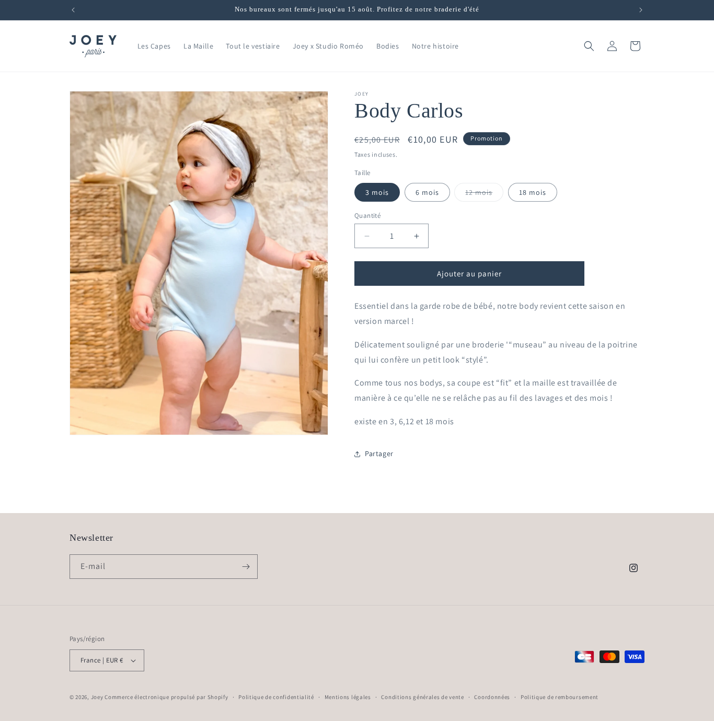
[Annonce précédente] (73, 10)
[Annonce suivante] (640, 10)
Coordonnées (492, 697)
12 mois (484, 194)
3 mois (377, 192)
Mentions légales (348, 697)
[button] (589, 45)
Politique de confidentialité (276, 697)
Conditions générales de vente (422, 697)
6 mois (427, 192)
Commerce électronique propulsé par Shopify (166, 697)
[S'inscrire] (245, 566)
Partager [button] (379, 453)
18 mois (532, 192)
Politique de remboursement (559, 697)
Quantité (367, 215)
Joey (97, 697)
